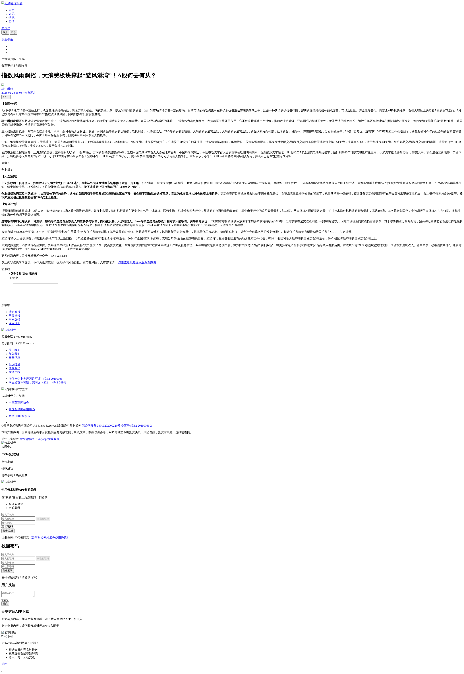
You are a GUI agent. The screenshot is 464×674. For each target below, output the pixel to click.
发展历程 (14, 371)
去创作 (5, 28)
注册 (5, 32)
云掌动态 (14, 357)
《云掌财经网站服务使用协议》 (49, 537)
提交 (5, 603)
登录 (13, 32)
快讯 (11, 17)
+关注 (6, 96)
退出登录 (7, 39)
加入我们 (14, 353)
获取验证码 (43, 518)
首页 (11, 10)
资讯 (11, 13)
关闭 (4, 663)
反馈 (57, 439)
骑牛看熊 (7, 88)
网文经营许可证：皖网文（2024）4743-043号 (37, 382)
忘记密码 (7, 526)
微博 (50, 439)
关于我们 (14, 350)
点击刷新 (7, 461)
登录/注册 (8, 530)
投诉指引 (14, 364)
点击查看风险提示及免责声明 (137, 262)
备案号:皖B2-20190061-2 (136, 425)
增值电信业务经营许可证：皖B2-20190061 (35, 378)
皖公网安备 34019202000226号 (101, 425)
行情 (11, 21)
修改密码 (7, 570)
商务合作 (14, 368)
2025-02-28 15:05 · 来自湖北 (18, 92)
